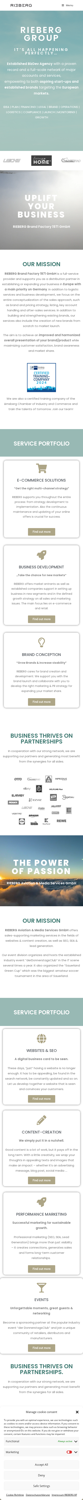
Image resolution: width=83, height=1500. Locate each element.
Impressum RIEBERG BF (64, 1495)
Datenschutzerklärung (38, 1495)
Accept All (41, 1464)
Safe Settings (41, 1486)
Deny (41, 1475)
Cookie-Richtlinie (15, 1495)
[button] (77, 1412)
